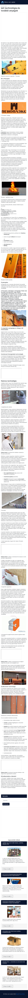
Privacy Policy (22, 994)
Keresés (6, 804)
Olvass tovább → (7, 869)
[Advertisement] (14, 27)
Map (17, 994)
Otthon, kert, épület (9, 2)
